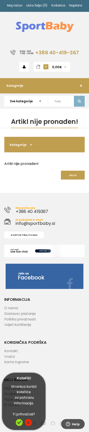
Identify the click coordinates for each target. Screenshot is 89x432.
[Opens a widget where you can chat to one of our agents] (73, 424)
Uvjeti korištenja (17, 324)
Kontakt (11, 350)
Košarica (58, 5)
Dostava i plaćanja (20, 313)
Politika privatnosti (20, 319)
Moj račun (14, 5)
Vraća (9, 356)
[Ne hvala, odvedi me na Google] (28, 424)
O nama (11, 308)
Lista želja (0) (37, 5)
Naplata (75, 5)
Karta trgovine (16, 361)
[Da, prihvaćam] (19, 424)
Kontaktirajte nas (24, 235)
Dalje (72, 175)
